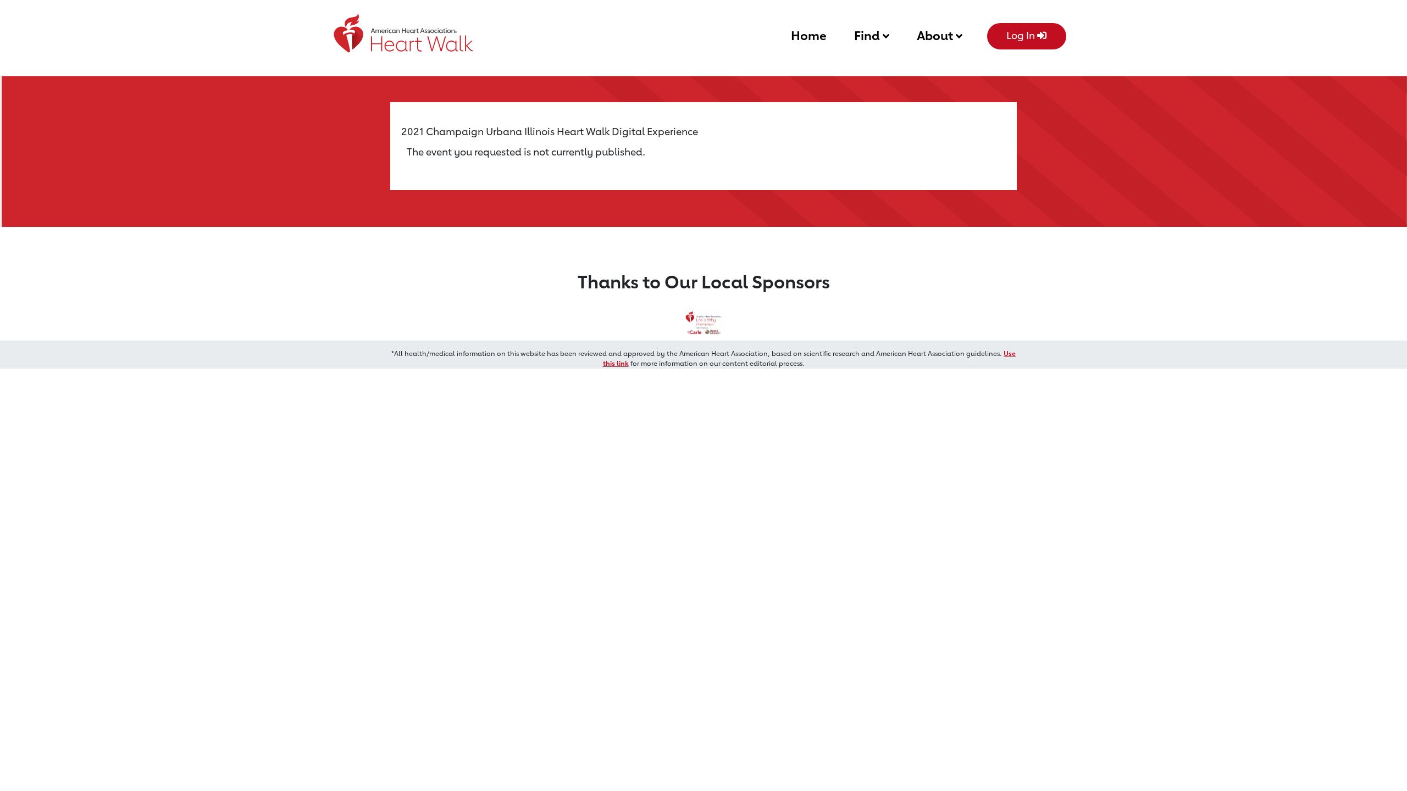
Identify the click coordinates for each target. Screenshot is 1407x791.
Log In (1021, 35)
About (936, 35)
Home (809, 35)
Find (868, 35)
